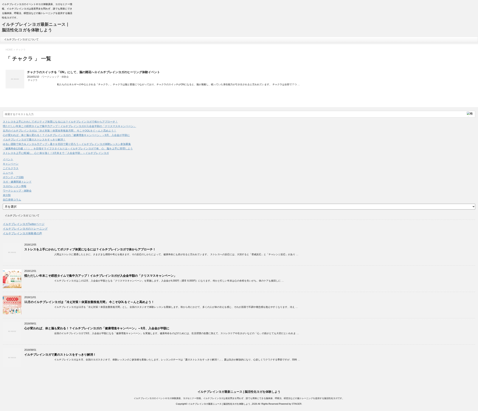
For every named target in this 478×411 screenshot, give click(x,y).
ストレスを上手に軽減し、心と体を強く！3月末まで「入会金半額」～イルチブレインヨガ (56, 152)
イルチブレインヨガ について (21, 39)
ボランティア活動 (13, 177)
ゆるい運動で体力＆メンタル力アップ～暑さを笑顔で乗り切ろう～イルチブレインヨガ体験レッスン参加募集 (67, 144)
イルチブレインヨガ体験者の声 (22, 233)
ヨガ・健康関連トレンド (17, 181)
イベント (8, 159)
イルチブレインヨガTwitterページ (23, 224)
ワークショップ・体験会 (55, 76)
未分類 (7, 195)
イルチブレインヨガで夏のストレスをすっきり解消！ (34, 139)
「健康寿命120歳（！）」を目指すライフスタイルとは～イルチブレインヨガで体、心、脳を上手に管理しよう (68, 148)
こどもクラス (10, 168)
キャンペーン (10, 163)
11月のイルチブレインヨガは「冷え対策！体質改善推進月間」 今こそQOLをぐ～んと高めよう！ (59, 130)
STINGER (297, 404)
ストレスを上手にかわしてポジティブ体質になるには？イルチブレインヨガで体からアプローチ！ (60, 121)
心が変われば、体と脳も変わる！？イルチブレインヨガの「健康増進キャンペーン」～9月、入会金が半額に (66, 135)
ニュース (8, 172)
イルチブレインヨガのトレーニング (25, 228)
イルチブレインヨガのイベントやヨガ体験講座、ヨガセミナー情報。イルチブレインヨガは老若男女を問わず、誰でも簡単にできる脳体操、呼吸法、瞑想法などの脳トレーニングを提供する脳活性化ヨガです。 (239, 398)
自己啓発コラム (12, 199)
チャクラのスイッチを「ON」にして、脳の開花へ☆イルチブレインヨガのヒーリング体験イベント (93, 72)
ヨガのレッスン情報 (14, 186)
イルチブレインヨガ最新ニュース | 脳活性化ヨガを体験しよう (239, 391)
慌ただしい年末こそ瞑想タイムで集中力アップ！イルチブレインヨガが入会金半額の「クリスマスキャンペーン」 (69, 126)
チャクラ (33, 80)
